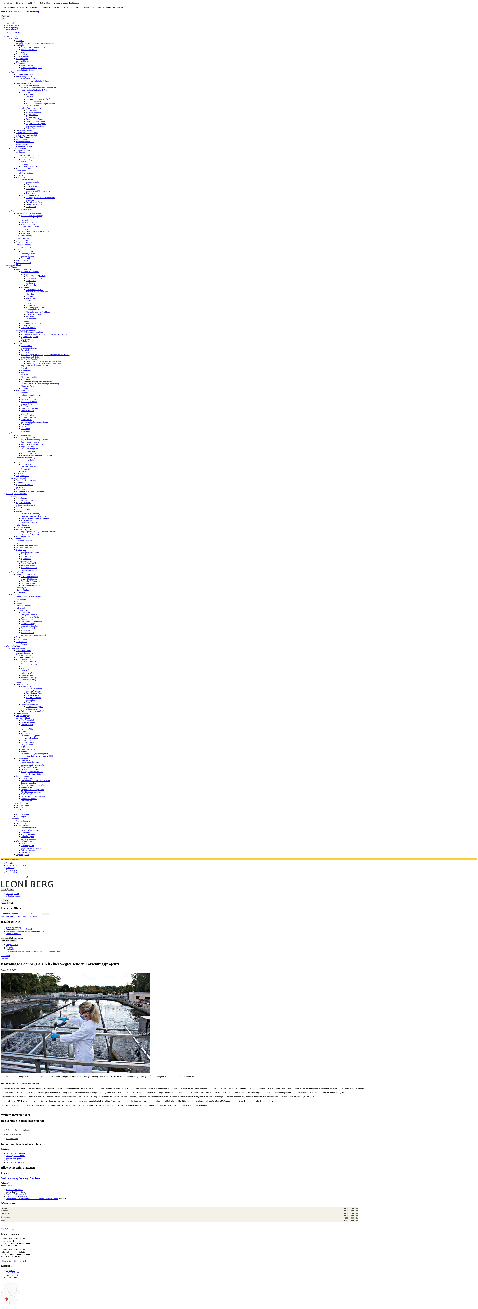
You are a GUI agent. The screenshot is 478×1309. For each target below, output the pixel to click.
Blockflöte (30, 294)
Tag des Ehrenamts (23, 503)
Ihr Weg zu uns (27, 325)
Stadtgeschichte (17, 572)
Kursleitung (25, 431)
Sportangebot (21, 550)
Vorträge (24, 393)
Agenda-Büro (31, 117)
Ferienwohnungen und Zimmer (28, 597)
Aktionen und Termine (30, 85)
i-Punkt (19, 603)
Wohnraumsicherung (24, 146)
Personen (24, 164)
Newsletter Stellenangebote (31, 68)
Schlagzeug (30, 305)
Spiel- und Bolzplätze (29, 449)
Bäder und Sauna (23, 805)
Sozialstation (21, 473)
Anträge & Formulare (29, 664)
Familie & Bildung (13, 265)
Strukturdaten (26, 832)
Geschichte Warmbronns (30, 585)
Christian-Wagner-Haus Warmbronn (35, 518)
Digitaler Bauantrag (28, 680)
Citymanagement (22, 855)
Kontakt (24, 426)
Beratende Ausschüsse (34, 204)
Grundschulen (26, 346)
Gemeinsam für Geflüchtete (27, 133)
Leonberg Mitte (27, 729)
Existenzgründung (28, 850)
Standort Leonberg (23, 825)
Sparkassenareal (27, 733)
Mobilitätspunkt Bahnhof (31, 792)
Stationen (29, 97)
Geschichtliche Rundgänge (31, 621)
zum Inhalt (10, 23)
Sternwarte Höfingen (29, 523)
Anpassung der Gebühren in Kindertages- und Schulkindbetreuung (47, 334)
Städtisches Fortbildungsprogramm (34, 422)
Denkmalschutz (27, 675)
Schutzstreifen (26, 801)
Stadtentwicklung (23, 718)
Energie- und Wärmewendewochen (35, 231)
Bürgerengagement (23, 83)
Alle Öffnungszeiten (9, 1229)
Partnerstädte (26, 258)
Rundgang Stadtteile (29, 615)
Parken (18, 812)
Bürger (13, 72)
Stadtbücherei (21, 368)
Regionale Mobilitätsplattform (32, 790)
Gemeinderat (31, 184)
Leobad (19, 543)
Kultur (13, 496)
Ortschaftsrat (31, 207)
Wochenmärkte (22, 260)
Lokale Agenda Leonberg (31, 108)
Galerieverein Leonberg (25, 505)
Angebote (25, 287)
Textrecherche (31, 193)
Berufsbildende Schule (30, 357)
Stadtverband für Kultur (30, 563)
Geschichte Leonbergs (29, 577)
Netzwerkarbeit (27, 471)
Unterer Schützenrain (29, 742)
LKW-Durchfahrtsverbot (30, 769)
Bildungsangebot (27, 837)
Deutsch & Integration (29, 408)
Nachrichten (21, 45)
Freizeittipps (21, 482)
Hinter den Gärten (28, 727)
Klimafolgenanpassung (30, 227)
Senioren (19, 462)
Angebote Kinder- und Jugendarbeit (30, 491)
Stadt (13, 211)
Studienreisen (26, 397)
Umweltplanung (22, 758)
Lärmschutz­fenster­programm (32, 767)
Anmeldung (25, 339)
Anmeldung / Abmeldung (31, 323)
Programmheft (26, 424)
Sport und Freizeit (18, 538)
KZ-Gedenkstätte (27, 520)
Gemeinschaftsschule (29, 348)
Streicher (29, 296)
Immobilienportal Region (31, 848)
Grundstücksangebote (24, 653)
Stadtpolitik (20, 177)
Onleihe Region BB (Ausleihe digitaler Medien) (40, 384)
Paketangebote (31, 319)
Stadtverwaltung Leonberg (20, 1178)
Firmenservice (26, 420)
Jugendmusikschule (23, 269)
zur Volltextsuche (13, 25)
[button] (239, 1023)
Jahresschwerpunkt (33, 112)
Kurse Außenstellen (28, 417)
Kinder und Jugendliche (25, 437)
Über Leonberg (22, 642)
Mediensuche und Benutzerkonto (34, 377)
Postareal (24, 731)
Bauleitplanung (22, 684)
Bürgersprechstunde (24, 130)
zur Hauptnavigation (14, 27)
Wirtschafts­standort (28, 828)
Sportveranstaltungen (29, 556)
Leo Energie (21, 816)
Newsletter (20, 52)
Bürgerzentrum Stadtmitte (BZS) (34, 90)
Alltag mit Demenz (28, 469)
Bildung (14, 267)
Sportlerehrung (27, 554)
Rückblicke (30, 283)
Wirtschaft (15, 819)
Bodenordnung (22, 713)
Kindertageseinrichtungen (26, 330)
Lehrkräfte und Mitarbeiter (36, 276)
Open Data (30, 702)
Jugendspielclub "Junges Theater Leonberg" (38, 532)
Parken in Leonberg (23, 245)
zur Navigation (12, 30)
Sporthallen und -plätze (30, 552)
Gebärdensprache (13, 896)
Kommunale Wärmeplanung (32, 216)
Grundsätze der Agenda (35, 126)
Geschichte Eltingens (29, 579)
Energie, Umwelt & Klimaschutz (29, 213)
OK (3, 19)
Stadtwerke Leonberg (19, 803)
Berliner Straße (27, 725)
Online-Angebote (28, 415)
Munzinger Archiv (28, 386)
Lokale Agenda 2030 (34, 128)
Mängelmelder (21, 139)
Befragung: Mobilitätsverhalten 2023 (35, 781)
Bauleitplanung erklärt (29, 704)
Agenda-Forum (32, 115)
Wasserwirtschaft (22, 814)
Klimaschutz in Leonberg (31, 218)
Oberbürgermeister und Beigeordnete (40, 198)
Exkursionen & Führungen (31, 395)
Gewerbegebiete (27, 846)
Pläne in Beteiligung (34, 689)
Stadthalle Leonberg (24, 527)
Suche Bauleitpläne (33, 698)
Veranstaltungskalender (25, 70)
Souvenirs (20, 637)
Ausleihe (24, 375)
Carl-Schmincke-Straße (30, 617)
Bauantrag (25, 668)
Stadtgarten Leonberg (29, 738)
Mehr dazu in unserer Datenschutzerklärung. (20, 11)
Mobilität (24, 751)
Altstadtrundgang (27, 612)
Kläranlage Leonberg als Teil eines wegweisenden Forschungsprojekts (33, 951)
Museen (19, 511)
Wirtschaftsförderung (24, 841)
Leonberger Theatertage (30, 534)
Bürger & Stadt (12, 36)
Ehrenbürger (21, 588)
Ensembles (30, 316)
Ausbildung (20, 153)
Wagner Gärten (27, 745)
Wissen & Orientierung (30, 399)
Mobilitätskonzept (28, 787)
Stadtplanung (16, 682)
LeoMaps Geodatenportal (26, 137)
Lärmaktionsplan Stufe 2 (30, 763)
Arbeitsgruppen (32, 110)
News (23, 843)
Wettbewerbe (31, 285)
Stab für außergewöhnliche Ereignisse (36, 81)
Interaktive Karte (32, 695)
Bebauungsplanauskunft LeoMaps (34, 711)
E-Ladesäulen (26, 778)
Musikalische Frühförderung (37, 292)
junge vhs (25, 413)
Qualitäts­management (29, 337)
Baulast (24, 671)
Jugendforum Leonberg (30, 442)
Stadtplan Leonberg (23, 247)
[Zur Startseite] (53, 887)
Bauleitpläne (26, 686)
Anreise (24, 644)
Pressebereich (21, 54)
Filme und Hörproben (34, 278)
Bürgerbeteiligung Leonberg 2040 (39, 756)
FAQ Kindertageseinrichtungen (33, 332)
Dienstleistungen (27, 159)
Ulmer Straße (26, 740)
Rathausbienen (26, 233)
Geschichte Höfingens (29, 583)
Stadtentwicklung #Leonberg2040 (34, 754)
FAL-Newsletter (32, 106)
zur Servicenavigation (14, 32)
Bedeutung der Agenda (35, 119)
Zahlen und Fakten (23, 263)
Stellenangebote (22, 63)
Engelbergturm (27, 619)
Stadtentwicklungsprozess (31, 736)
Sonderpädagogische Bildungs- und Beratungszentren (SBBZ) (45, 355)
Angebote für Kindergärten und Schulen (37, 381)
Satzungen (25, 321)
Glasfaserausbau (22, 238)
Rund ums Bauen (18, 648)
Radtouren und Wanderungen (27, 545)
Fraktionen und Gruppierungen (38, 191)
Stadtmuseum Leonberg (30, 514)
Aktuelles (14, 38)
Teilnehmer (30, 94)
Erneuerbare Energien (29, 222)
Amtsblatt (20, 41)
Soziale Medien (22, 59)
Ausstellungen (21, 498)
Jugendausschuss (27, 446)
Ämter (23, 162)
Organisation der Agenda (36, 124)
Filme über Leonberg (24, 236)
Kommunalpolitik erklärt (30, 195)
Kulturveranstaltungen (24, 500)
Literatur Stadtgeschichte (25, 590)
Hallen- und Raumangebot (26, 135)
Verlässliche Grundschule (31, 359)
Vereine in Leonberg (24, 561)
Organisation (21, 171)
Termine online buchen (25, 168)
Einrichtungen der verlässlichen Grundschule (43, 364)
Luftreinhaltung (27, 760)
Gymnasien (25, 352)
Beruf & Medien (27, 411)
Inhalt (3, 956)
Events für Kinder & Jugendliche (29, 480)
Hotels (18, 601)
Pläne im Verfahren (33, 691)
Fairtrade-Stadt (26, 92)
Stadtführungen (22, 639)
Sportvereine (26, 559)
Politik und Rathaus (18, 148)
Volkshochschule (22, 390)
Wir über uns (26, 370)
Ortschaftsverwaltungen (25, 173)
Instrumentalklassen (33, 314)
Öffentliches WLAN (24, 242)
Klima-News (26, 229)
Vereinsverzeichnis (28, 565)
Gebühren (25, 341)
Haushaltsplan (26, 209)
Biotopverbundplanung (30, 722)
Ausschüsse (30, 189)
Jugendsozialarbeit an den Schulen (34, 366)
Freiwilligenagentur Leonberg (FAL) (35, 99)
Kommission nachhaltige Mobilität (34, 785)
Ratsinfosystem (27, 180)
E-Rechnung (21, 823)
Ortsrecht (19, 175)
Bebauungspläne (27, 673)
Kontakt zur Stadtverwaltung (27, 155)
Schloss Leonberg (28, 633)
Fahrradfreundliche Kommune (33, 796)
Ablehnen (5, 16)
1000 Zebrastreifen (28, 783)
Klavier (29, 303)
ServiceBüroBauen (23, 659)
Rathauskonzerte (22, 525)
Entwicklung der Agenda (36, 121)
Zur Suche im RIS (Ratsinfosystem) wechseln (19, 916)
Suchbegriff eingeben (9, 914)
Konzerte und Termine (30, 272)
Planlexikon (30, 700)
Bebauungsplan (32, 709)
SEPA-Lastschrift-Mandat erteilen (14, 1261)
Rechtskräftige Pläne (34, 693)
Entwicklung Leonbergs (25, 574)
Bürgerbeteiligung (23, 716)
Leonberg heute (27, 251)
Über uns (24, 274)
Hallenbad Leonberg (24, 541)
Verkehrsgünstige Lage (30, 830)
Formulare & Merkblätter (31, 166)
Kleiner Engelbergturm (30, 626)
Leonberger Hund (28, 254)
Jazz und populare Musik (36, 307)
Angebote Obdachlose (24, 74)
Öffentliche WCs (22, 240)
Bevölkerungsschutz (24, 76)
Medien (24, 372)
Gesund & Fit (26, 404)
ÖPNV (19, 810)
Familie (14, 433)
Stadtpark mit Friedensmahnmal (33, 635)
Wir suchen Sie (27, 65)
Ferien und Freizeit (18, 478)
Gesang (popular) (33, 310)
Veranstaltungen (27, 379)
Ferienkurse (20, 487)
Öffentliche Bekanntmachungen (33, 47)
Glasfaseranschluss (23, 651)
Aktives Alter (26, 464)
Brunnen (19, 807)
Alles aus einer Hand (29, 662)
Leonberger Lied (27, 256)
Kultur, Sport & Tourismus (16, 494)
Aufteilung (25, 666)
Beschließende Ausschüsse (36, 202)
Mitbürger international (25, 142)
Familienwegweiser (23, 435)
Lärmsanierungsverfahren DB (32, 765)
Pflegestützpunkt (22, 476)
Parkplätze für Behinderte (31, 460)
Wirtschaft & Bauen (14, 646)
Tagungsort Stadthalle (29, 834)
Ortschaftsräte (31, 186)
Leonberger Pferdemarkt (25, 509)
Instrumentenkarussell (34, 290)
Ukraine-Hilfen (22, 144)
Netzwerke (25, 852)
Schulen (19, 343)
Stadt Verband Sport (29, 568)
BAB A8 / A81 (27, 794)
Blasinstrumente (32, 298)
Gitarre (28, 301)
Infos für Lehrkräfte (28, 328)
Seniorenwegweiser (28, 467)
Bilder (7, 956)
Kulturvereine (21, 507)
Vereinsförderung (27, 570)
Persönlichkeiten (22, 592)
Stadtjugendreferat (28, 451)
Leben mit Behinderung (25, 458)
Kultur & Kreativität (29, 402)
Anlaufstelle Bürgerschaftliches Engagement (38, 88)
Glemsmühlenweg (28, 624)
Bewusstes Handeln (28, 220)
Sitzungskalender (32, 182)
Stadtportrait (21, 249)
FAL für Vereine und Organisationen (40, 103)
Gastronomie (21, 599)
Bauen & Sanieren (28, 224)
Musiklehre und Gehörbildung (38, 312)
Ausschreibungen (23, 821)
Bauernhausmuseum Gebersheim (34, 516)
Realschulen (25, 350)
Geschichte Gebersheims (30, 581)
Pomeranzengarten (28, 630)
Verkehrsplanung (22, 776)
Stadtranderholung (23, 489)
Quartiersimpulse (22, 56)
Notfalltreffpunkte (28, 79)
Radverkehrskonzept (29, 799)
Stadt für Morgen (22, 61)
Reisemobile (21, 608)
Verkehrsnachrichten (29, 50)
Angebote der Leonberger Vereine (34, 440)
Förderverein (31, 281)
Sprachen (24, 406)
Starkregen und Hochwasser (32, 772)
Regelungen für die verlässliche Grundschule (43, 361)
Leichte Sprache (12, 894)
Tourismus (15, 594)
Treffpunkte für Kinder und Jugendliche (36, 455)
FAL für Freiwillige (33, 101)
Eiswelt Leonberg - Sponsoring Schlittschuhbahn (35, 43)
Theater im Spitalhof (24, 529)
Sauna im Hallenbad (24, 547)
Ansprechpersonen (23, 150)
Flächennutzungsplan (34, 707)
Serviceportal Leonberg (25, 157)
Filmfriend (25, 388)
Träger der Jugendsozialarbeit (32, 453)
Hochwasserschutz (33, 774)
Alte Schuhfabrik (27, 720)
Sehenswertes (21, 610)
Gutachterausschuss (23, 655)
